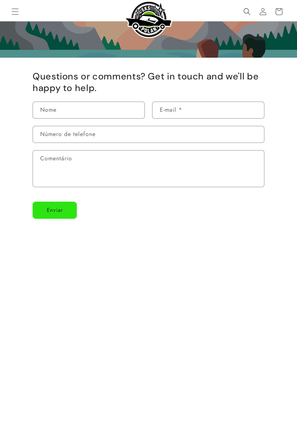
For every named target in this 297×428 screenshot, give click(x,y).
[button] (15, 12)
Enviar (55, 210)
